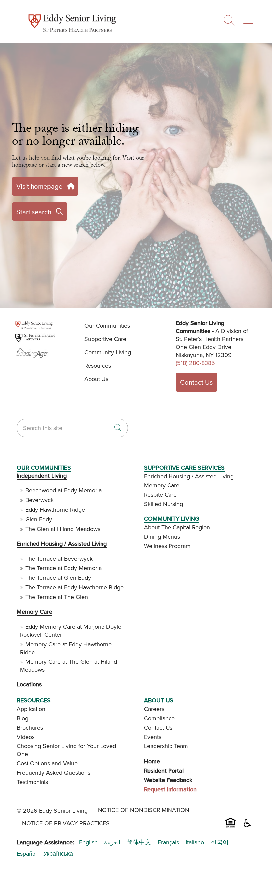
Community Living (107, 352)
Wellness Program (167, 546)
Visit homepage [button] (39, 186)
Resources (97, 365)
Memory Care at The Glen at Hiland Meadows (68, 665)
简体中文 (139, 842)
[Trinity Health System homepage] (72, 35)
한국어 (220, 842)
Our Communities (107, 325)
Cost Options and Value (47, 763)
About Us (96, 379)
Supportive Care (105, 339)
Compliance (159, 718)
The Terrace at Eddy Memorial (64, 568)
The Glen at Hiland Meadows (62, 529)
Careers (154, 709)
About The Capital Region (177, 527)
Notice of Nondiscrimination (143, 810)
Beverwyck (39, 500)
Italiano (195, 842)
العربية (112, 842)
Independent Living (42, 475)
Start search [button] (33, 212)
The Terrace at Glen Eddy (58, 577)
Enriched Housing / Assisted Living (62, 543)
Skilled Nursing (163, 504)
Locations (29, 684)
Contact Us (196, 382)
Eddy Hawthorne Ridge (55, 509)
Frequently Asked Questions (53, 772)
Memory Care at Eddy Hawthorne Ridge (66, 648)
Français (168, 842)
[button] (249, 18)
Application (31, 709)
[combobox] (72, 428)
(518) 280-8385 (195, 363)
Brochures (30, 727)
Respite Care (160, 494)
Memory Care (34, 611)
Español (27, 854)
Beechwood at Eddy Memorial (64, 490)
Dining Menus (162, 536)
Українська (58, 854)
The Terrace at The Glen (56, 597)
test (21, 327)
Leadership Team (166, 746)
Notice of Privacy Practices (66, 823)
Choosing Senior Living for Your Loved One (66, 750)
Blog (22, 718)
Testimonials (32, 782)
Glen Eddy (38, 519)
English (88, 842)
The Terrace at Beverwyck (59, 558)
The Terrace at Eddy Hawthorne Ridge (74, 587)
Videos (25, 737)
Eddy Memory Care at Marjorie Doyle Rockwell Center (70, 630)
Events (152, 737)
